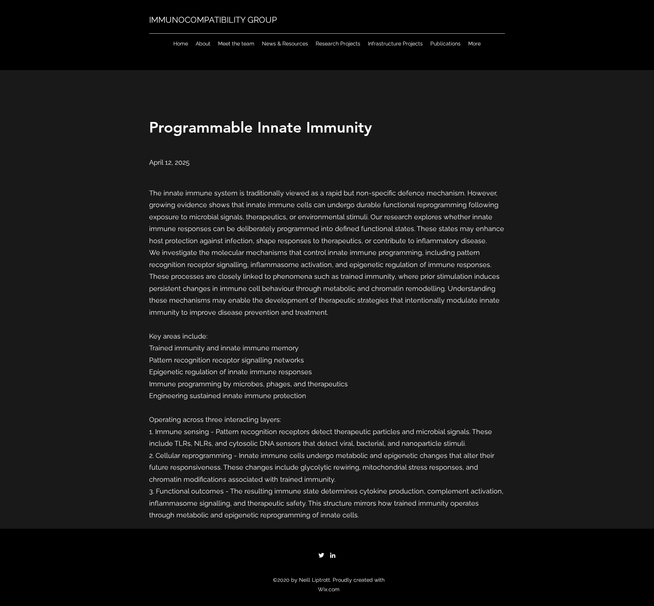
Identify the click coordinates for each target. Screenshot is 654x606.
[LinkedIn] (332, 555)
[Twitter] (321, 555)
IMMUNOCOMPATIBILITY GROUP (213, 20)
